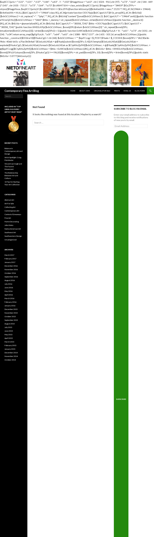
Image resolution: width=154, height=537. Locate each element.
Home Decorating (12, 221)
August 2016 (10, 280)
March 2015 (9, 342)
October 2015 (10, 316)
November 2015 (11, 313)
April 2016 (9, 295)
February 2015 (10, 345)
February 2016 (10, 302)
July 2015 (8, 327)
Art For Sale (9, 203)
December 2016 (11, 266)
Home (72, 91)
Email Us (127, 91)
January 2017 (10, 262)
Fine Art (8, 218)
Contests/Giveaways (13, 214)
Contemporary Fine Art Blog (22, 90)
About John (84, 91)
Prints (117, 91)
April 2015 (9, 338)
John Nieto (9, 225)
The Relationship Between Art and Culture (11, 175)
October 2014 (10, 360)
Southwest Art (10, 232)
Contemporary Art (12, 211)
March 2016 (9, 298)
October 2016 (10, 273)
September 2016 (11, 277)
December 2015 (11, 309)
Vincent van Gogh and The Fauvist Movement (13, 166)
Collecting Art (10, 207)
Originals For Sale (102, 91)
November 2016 (11, 269)
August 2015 (10, 324)
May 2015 (8, 334)
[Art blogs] (14, 125)
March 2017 (9, 255)
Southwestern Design (13, 236)
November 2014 (11, 356)
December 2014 (11, 352)
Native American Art (13, 229)
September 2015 (11, 320)
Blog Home (140, 91)
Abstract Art (9, 200)
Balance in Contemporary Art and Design (14, 151)
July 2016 (8, 284)
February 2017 (10, 259)
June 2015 (9, 331)
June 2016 (9, 287)
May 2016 (8, 291)
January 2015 (10, 349)
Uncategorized (11, 240)
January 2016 (10, 305)
